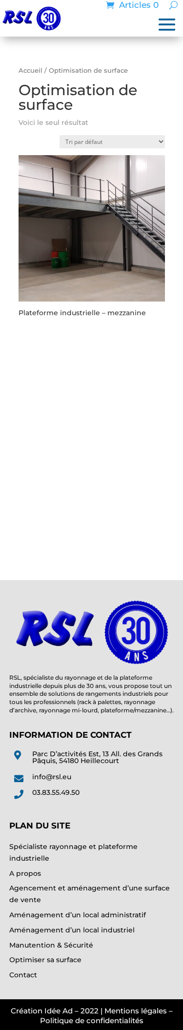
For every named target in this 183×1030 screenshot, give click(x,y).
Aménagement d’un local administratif (77, 914)
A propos (25, 873)
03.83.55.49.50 (56, 792)
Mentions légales (135, 1010)
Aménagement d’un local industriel (72, 930)
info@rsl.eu (51, 776)
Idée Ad (58, 1010)
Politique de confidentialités (91, 1020)
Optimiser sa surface (45, 959)
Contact (23, 974)
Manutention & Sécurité (51, 945)
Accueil (30, 70)
